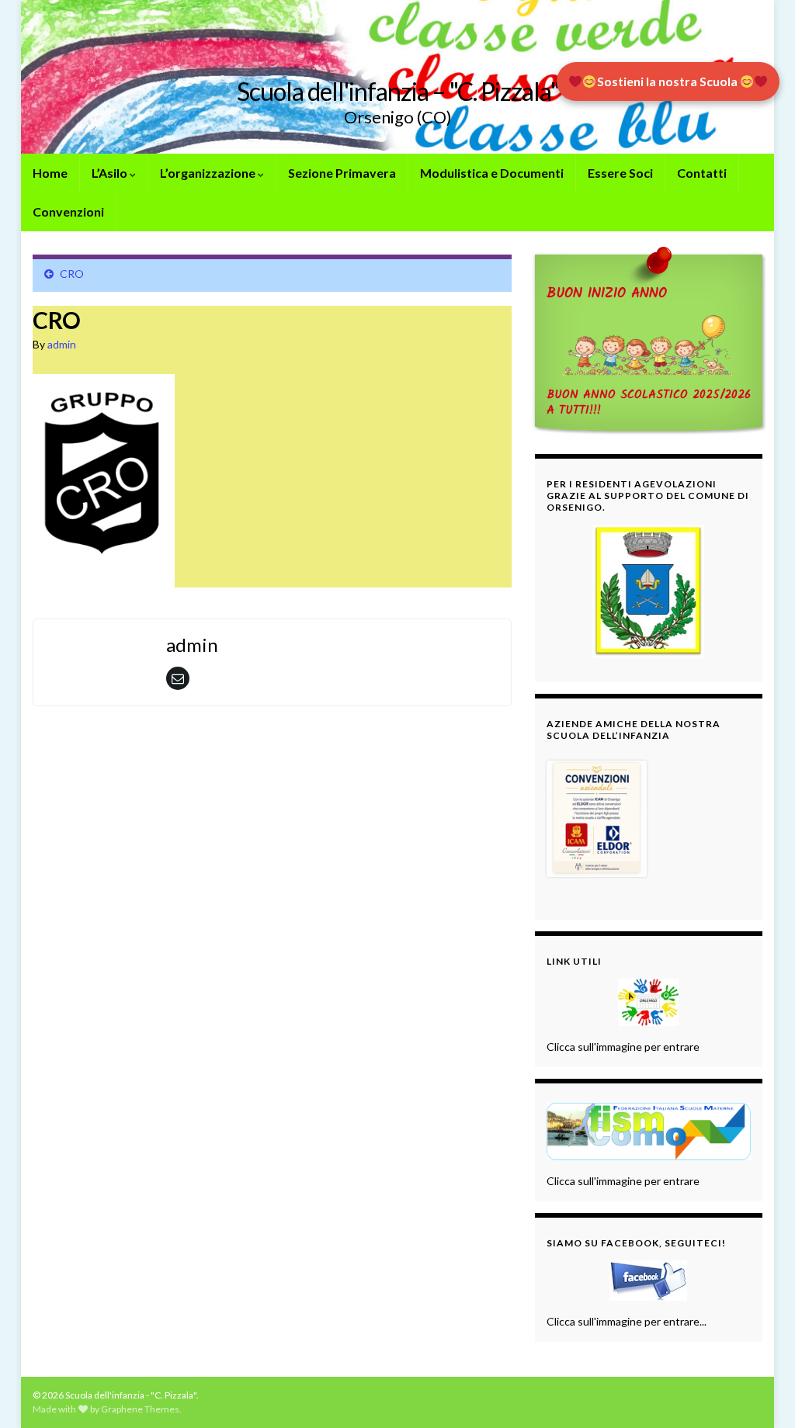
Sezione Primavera (342, 172)
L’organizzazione (209, 172)
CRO (72, 273)
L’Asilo (111, 172)
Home (50, 172)
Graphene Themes (140, 1409)
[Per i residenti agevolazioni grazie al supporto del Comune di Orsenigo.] (649, 591)
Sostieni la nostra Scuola (668, 81)
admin (61, 344)
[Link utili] (649, 1002)
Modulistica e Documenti (492, 172)
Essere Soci (620, 172)
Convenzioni (68, 211)
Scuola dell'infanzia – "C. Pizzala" (398, 91)
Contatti (702, 172)
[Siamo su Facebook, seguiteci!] (649, 1280)
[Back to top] (760, 1393)
